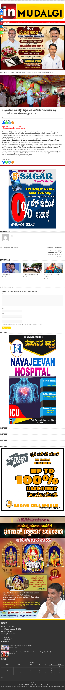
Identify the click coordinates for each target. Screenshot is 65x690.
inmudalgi (5, 117)
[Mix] (1, 29)
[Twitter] (9, 122)
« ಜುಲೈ (2, 677)
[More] (12, 122)
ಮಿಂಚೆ (3, 313)
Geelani (48, 684)
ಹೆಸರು (3, 308)
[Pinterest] (1, 23)
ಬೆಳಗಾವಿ (29, 117)
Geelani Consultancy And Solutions (10, 686)
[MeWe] (1, 26)
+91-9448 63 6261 (6, 637)
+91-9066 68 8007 (6, 639)
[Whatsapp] (6, 122)
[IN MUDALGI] (32, 11)
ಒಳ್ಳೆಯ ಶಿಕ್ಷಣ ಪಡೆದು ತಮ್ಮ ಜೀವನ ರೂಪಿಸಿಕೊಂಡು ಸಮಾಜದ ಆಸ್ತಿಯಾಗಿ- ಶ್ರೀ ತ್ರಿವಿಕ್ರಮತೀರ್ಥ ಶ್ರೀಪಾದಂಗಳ (32, 652)
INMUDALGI (26, 684)
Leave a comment (37, 117)
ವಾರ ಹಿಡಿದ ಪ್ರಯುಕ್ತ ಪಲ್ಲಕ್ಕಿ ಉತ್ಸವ (30, 274)
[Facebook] (3, 122)
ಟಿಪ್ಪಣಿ (3, 293)
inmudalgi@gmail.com (8, 634)
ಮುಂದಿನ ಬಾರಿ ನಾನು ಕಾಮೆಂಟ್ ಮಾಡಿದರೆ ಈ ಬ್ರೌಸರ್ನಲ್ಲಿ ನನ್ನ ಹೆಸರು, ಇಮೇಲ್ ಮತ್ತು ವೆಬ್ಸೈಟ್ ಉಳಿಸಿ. (22, 324)
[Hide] (0, 38)
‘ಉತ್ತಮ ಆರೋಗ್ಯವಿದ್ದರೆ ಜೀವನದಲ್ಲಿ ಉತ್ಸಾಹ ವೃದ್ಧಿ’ (10, 248)
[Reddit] (1, 16)
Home (1, 72)
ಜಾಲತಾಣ (4, 319)
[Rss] (31, 683)
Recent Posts (7, 72)
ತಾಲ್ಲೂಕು (26, 117)
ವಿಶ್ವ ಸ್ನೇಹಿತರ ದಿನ (6, 274)
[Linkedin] (1, 19)
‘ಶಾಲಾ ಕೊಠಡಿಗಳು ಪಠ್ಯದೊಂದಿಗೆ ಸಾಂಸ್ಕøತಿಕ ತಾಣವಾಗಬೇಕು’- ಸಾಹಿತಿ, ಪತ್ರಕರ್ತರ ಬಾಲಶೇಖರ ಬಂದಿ (29, 22)
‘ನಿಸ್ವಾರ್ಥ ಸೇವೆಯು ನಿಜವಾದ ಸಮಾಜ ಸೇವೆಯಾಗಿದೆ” (20, 645)
